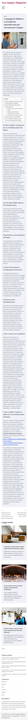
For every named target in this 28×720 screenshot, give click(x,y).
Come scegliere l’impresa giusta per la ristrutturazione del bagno (13, 119)
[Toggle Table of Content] (21, 99)
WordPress (6, 718)
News (3, 695)
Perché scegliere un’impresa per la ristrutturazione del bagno (14, 102)
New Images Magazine (14, 2)
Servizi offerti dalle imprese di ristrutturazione (12, 105)
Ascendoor (16, 716)
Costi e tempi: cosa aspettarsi (12, 117)
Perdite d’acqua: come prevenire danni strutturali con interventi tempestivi (13, 630)
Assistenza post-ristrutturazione (15, 115)
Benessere (4, 681)
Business (4, 684)
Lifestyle (4, 692)
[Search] (24, 7)
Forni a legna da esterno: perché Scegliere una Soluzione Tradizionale (13, 587)
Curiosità (4, 689)
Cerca (3, 648)
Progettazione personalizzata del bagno (15, 109)
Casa (5, 16)
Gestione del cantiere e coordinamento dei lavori (13, 112)
